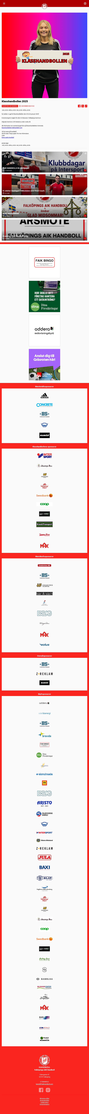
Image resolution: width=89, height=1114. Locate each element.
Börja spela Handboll (8, 137)
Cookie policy (45, 1102)
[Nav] (4, 3)
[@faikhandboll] (48, 1090)
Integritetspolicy (44, 1104)
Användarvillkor (44, 1100)
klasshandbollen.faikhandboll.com (12, 127)
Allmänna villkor (44, 1098)
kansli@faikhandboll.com (44, 1084)
